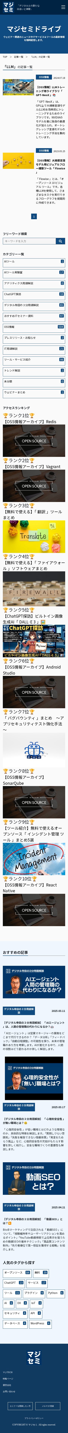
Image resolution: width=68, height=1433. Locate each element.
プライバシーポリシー (34, 1418)
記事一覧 (18, 56)
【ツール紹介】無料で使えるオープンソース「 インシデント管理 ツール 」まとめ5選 (33, 833)
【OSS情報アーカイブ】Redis (29, 421)
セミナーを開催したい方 (20, 1406)
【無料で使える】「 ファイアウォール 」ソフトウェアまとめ (34, 565)
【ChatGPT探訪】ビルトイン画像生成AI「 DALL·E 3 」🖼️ (33, 619)
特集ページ (8, 1379)
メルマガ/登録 (48, 1406)
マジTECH (7, 1372)
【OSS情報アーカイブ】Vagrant (31, 466)
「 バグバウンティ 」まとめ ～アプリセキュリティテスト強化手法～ (33, 723)
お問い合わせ (9, 1391)
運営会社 (7, 1385)
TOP (5, 56)
